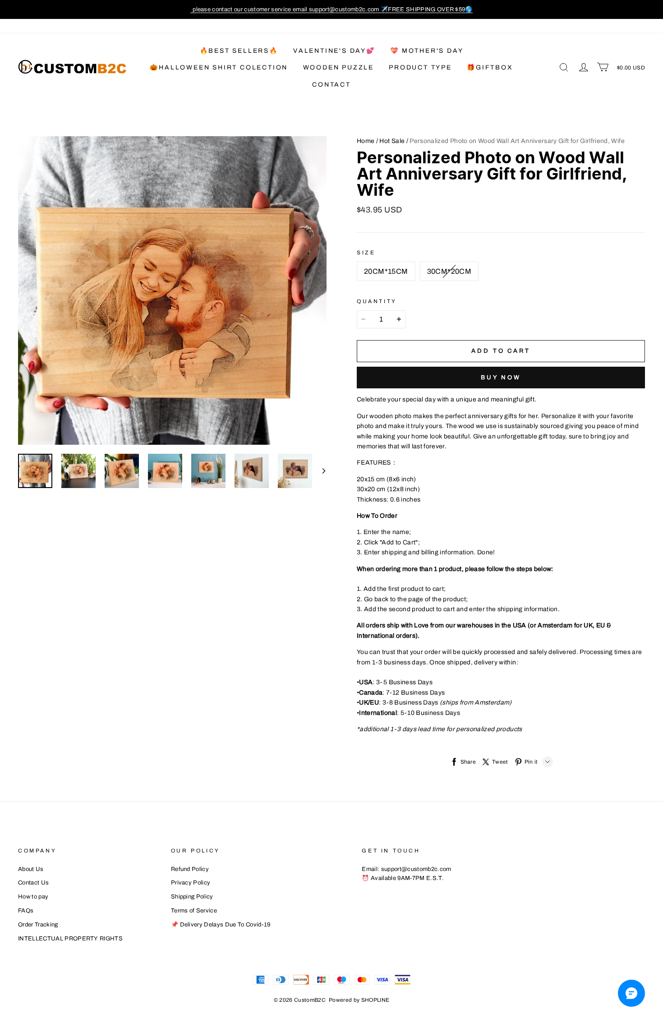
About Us (31, 869)
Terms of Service (194, 911)
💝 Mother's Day (426, 50)
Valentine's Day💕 (334, 50)
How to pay (33, 897)
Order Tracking (38, 924)
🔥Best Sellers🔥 (239, 50)
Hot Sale (392, 141)
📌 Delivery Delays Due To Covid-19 (221, 924)
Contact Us (33, 883)
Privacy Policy (191, 883)
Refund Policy (190, 869)
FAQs (25, 911)
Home (365, 141)
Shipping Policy (192, 897)
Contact (331, 84)
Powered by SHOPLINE (359, 1000)
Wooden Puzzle (338, 67)
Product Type (420, 67)
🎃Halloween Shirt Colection (219, 67)
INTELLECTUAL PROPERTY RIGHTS (70, 938)
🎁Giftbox (490, 67)
